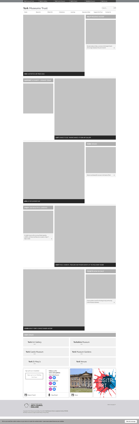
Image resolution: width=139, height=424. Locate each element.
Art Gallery (43, 1)
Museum (90, 1)
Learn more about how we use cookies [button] (53, 421)
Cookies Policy (39, 412)
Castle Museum (60, 1)
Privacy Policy (46, 412)
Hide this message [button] (130, 421)
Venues (104, 1)
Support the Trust (98, 12)
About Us (38, 12)
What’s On (50, 12)
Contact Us (108, 12)
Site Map (25, 412)
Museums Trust (29, 1)
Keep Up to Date (86, 12)
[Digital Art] (105, 383)
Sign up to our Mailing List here (34, 376)
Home (25, 12)
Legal (34, 412)
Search (115, 8)
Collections (62, 12)
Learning (73, 12)
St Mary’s (73, 1)
